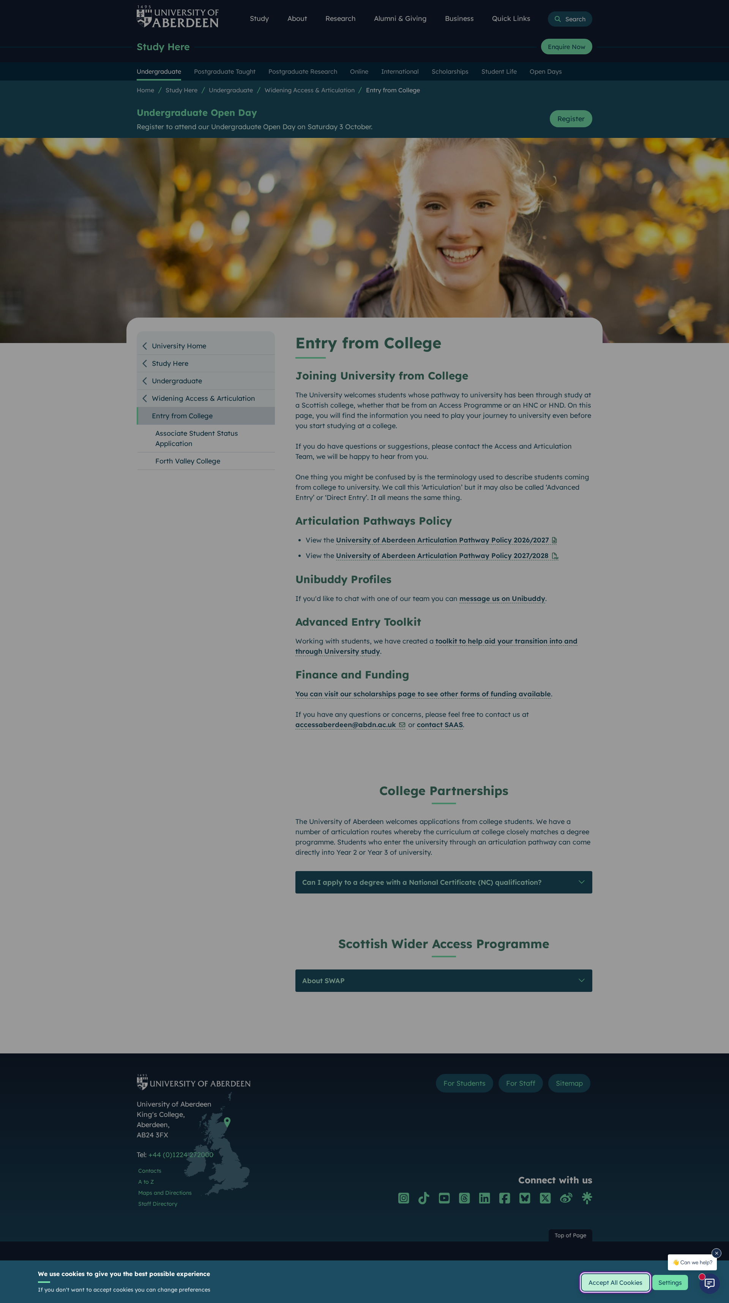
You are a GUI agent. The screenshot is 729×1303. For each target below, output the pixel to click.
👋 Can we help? (692, 1262)
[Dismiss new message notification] (716, 1253)
